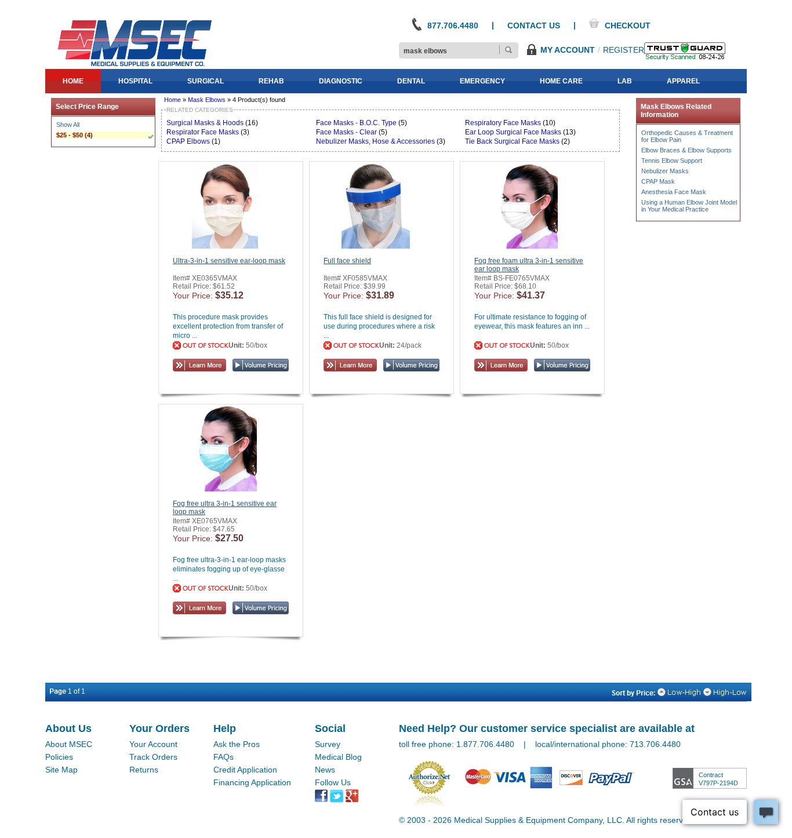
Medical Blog (338, 757)
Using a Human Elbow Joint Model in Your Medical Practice (689, 206)
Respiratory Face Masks (503, 123)
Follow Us (333, 782)
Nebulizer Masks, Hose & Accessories (376, 141)
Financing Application (252, 782)
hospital (135, 81)
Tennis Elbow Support (671, 160)
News (325, 769)
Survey (327, 744)
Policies (59, 757)
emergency (482, 81)
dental (411, 81)
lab (624, 81)
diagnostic (340, 81)
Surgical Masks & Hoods (205, 123)
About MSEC (68, 744)
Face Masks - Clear (346, 132)
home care (561, 81)
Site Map (61, 769)
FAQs (223, 757)
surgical (205, 81)
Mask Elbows (207, 99)
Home (172, 99)
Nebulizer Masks (665, 170)
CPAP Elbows (188, 141)
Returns (143, 769)
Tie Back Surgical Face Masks (512, 141)
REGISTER (623, 49)
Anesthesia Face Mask (673, 191)
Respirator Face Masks (202, 132)
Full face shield (347, 261)
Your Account (153, 744)
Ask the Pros (236, 744)
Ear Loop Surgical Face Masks (513, 132)
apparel (683, 81)
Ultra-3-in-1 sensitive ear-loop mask (229, 261)
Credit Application (245, 769)
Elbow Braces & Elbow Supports (686, 150)
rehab (271, 81)
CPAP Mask (658, 181)
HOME (73, 81)
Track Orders (153, 757)
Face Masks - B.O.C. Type (357, 123)
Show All (67, 124)
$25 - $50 (69, 135)
